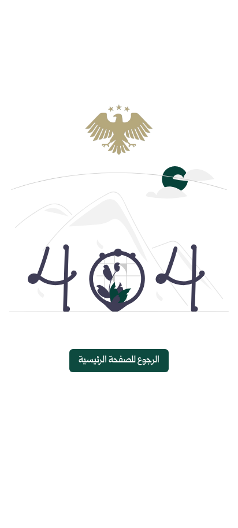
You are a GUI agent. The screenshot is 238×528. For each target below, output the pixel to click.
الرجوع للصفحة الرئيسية (119, 360)
